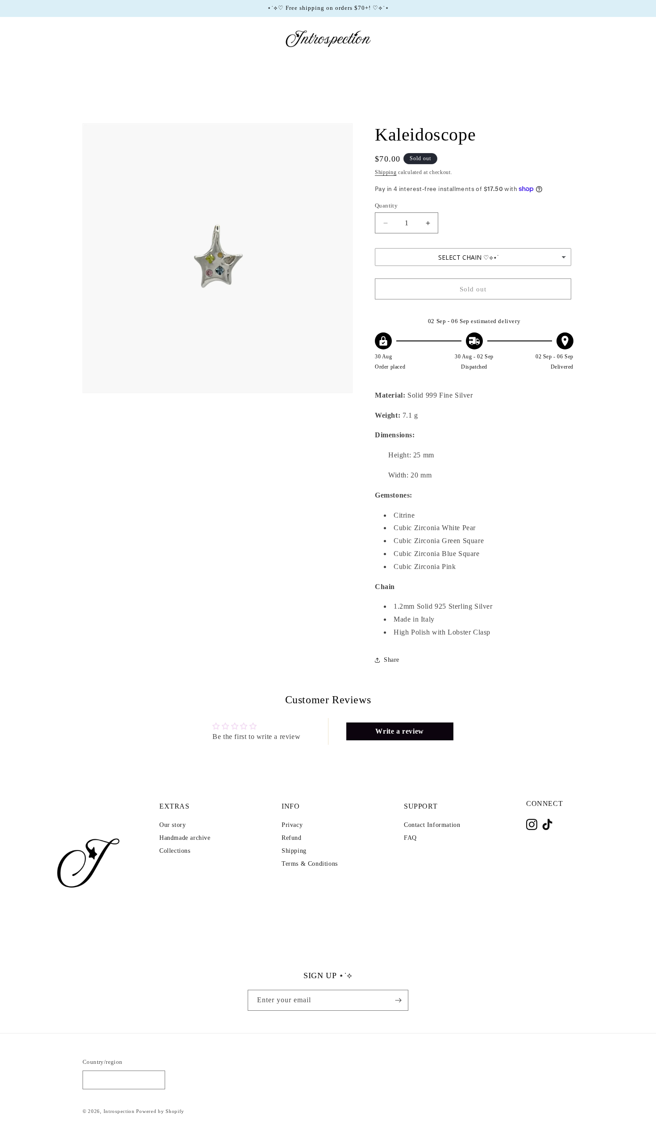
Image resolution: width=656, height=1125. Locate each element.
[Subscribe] (398, 1000)
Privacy (292, 825)
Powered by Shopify (160, 1111)
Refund (292, 837)
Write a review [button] (399, 731)
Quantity (386, 205)
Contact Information (432, 825)
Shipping (386, 172)
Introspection (119, 1111)
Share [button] (391, 659)
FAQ (410, 837)
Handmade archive (185, 837)
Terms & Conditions (310, 863)
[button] (92, 39)
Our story (172, 825)
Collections (175, 850)
